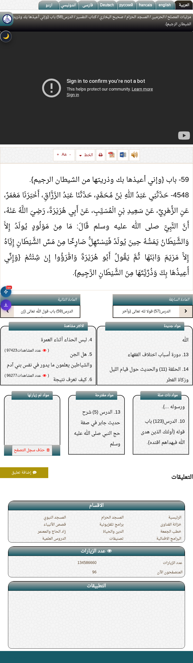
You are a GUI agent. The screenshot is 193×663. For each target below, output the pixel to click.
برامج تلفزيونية (111, 524)
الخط (88, 155)
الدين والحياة (113, 531)
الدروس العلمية (54, 538)
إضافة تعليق (22, 472)
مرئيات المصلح (179, 17)
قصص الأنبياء (55, 524)
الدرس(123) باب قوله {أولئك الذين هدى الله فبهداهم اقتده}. (163, 418)
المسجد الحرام (137, 17)
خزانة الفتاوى (170, 524)
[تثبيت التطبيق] (5, 305)
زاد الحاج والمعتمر (52, 531)
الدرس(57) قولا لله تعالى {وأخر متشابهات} (146, 315)
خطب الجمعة (170, 531)
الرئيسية (174, 517)
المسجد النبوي (55, 517)
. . (5, 657)
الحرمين (158, 17)
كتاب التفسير (86, 17)
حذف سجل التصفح (30, 450)
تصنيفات (116, 538)
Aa (64, 154)
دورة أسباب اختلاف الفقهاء (154, 337)
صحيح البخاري (111, 17)
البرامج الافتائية (168, 538)
